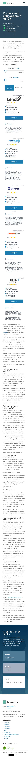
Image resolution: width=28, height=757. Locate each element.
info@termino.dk (9, 657)
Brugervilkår (7, 736)
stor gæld (5, 332)
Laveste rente (18, 87)
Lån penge (7, 722)
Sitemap (6, 738)
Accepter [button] (11, 754)
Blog (5, 730)
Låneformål (7, 728)
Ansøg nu (14, 118)
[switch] (23, 95)
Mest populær (9, 87)
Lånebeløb (7, 726)
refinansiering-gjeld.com (14, 597)
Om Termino (7, 732)
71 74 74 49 (8, 670)
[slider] (5, 71)
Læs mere (17, 755)
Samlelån (6, 724)
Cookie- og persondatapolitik (11, 734)
